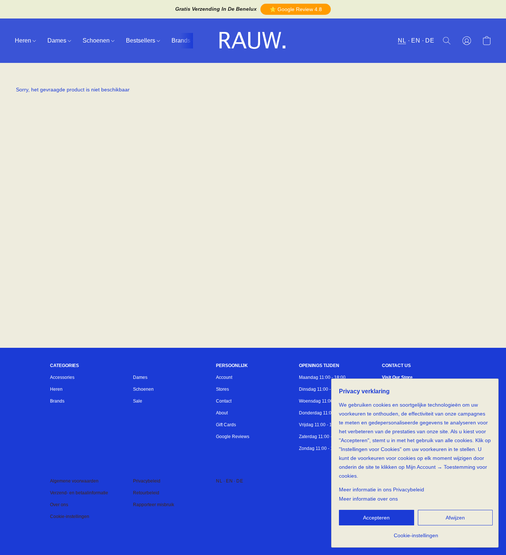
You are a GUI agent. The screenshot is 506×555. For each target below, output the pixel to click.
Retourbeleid (146, 492)
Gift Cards (226, 424)
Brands (182, 40)
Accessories (62, 377)
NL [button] (402, 40)
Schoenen (97, 40)
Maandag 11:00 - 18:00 (322, 377)
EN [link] (229, 481)
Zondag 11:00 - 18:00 (320, 448)
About (222, 413)
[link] (416, 532)
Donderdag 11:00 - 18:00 (324, 413)
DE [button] (429, 40)
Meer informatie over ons (368, 499)
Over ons (59, 504)
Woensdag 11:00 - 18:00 (323, 401)
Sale (137, 401)
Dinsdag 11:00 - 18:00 (321, 389)
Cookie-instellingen (69, 516)
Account (224, 377)
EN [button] (415, 40)
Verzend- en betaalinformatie (79, 492)
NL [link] (219, 481)
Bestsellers (141, 40)
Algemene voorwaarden (74, 481)
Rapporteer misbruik (153, 504)
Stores (222, 389)
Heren (24, 40)
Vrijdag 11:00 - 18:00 (320, 424)
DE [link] (239, 481)
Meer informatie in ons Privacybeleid (381, 489)
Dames (57, 40)
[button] (295, 9)
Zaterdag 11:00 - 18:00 (321, 436)
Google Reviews (232, 436)
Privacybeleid (146, 481)
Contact (224, 401)
